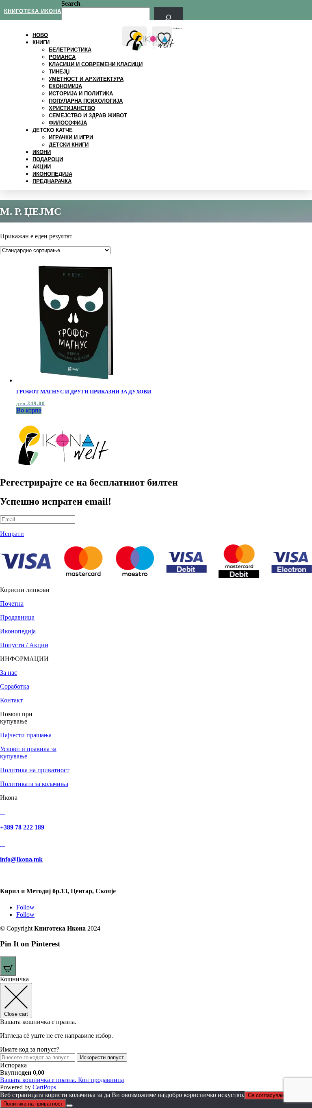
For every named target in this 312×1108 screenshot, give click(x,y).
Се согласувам (266, 1095)
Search (70, 3)
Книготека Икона (32, 11)
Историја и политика (81, 93)
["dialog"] (156, 1033)
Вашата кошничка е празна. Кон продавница (62, 1079)
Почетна (12, 603)
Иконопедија (52, 174)
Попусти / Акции (24, 644)
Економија (65, 86)
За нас (8, 672)
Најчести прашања (26, 735)
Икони (41, 152)
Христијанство (72, 108)
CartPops (44, 1087)
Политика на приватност (34, 770)
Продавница (17, 617)
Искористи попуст (102, 1057)
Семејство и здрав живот (88, 115)
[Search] (168, 17)
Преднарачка (52, 181)
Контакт (11, 700)
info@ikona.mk (21, 859)
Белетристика (70, 49)
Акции (41, 166)
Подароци (47, 159)
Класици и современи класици (96, 64)
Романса (62, 57)
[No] (69, 1105)
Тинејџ (59, 71)
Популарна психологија (86, 100)
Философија (68, 122)
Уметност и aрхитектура (86, 79)
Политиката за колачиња (34, 783)
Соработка (14, 686)
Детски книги (69, 144)
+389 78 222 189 (22, 827)
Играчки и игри (71, 137)
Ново (40, 35)
